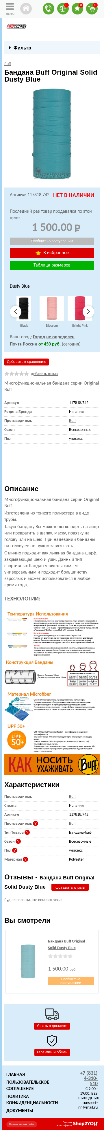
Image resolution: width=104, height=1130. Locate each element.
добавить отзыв (44, 374)
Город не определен (54, 337)
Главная (15, 1074)
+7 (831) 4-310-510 (89, 1079)
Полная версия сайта (21, 1124)
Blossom (52, 326)
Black (24, 326)
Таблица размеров (52, 265)
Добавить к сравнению (26, 362)
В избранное (55, 253)
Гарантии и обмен (52, 1052)
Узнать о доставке (52, 1026)
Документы (19, 1111)
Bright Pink (80, 326)
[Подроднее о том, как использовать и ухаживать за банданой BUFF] (52, 764)
